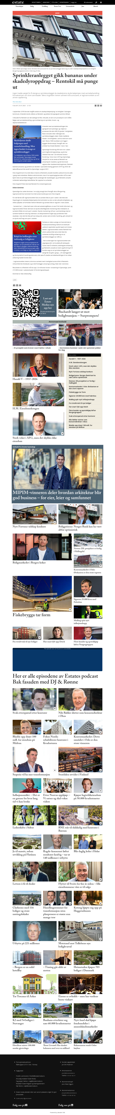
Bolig (32, 6)
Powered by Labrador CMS (57, 1112)
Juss (83, 6)
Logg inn (74, 2)
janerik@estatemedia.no (68, 1073)
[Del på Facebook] (95, 105)
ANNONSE (46, 2)
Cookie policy (19, 1098)
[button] (15, 335)
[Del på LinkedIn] (98, 105)
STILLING (55, 2)
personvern (28, 1098)
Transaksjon (19, 6)
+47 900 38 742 (71, 1095)
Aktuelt (95, 6)
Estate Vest (57, 6)
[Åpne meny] (101, 2)
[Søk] (96, 2)
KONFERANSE (64, 2)
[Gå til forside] (18, 2)
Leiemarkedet (70, 6)
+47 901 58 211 (71, 1075)
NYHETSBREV (36, 2)
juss (15, 280)
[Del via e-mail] (101, 105)
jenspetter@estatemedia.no (69, 1093)
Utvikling (45, 6)
